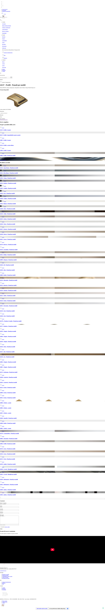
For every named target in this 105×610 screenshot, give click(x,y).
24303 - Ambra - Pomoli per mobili (8, 494)
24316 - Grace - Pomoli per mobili (7, 453)
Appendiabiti (4, 40)
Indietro (1, 79)
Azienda (1, 509)
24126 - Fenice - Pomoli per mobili (7, 300)
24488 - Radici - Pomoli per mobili (7, 423)
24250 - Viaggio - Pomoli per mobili (8, 341)
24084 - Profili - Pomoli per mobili (7, 155)
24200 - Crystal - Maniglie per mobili (8, 469)
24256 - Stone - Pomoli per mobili (7, 346)
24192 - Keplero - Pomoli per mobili (8, 183)
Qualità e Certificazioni (6, 27)
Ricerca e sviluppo (5, 31)
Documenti (4, 10)
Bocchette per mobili (5, 578)
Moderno (5, 58)
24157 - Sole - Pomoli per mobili (7, 351)
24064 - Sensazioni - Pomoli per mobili (8, 438)
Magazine (4, 70)
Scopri (3, 127)
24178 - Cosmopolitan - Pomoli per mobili (9, 433)
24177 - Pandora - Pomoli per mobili (8, 326)
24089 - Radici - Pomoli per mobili (7, 275)
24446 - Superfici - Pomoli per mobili (8, 418)
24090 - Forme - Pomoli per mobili (7, 392)
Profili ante (4, 48)
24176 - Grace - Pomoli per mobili (7, 448)
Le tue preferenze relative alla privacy (57, 608)
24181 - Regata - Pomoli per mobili (8, 203)
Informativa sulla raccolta (42, 608)
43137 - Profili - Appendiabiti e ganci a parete (10, 135)
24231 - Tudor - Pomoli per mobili (7, 295)
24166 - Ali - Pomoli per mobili (7, 265)
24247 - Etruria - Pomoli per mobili (8, 229)
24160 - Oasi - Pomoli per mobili (7, 316)
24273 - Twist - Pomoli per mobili (7, 459)
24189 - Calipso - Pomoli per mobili (8, 198)
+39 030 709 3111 (3, 570)
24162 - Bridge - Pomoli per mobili (8, 254)
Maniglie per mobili (5, 574)
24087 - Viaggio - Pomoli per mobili (8, 367)
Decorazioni (4, 46)
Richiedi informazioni (3, 119)
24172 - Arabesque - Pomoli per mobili (8, 372)
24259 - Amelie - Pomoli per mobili (8, 464)
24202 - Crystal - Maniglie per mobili (8, 474)
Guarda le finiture (3, 160)
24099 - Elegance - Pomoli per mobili (8, 259)
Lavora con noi (4, 9)
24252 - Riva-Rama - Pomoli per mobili (9, 173)
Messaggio (2, 515)
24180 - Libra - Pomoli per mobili (7, 208)
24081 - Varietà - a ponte (5, 428)
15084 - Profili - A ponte (5, 150)
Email (1, 506)
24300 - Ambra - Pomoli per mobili (8, 489)
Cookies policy (4, 601)
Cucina (3, 63)
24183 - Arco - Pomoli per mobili (7, 193)
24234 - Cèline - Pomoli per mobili (7, 213)
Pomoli (3, 38)
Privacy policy (4, 600)
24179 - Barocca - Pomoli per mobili (8, 244)
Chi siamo (4, 23)
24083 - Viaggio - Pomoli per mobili (8, 362)
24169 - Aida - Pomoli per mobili (7, 270)
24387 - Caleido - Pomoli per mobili (8, 188)
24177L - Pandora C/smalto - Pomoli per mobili (10, 321)
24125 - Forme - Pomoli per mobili (7, 387)
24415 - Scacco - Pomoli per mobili (8, 239)
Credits (3, 602)
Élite (4, 55)
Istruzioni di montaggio (6, 11)
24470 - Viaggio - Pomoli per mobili (8, 331)
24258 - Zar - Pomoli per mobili (7, 356)
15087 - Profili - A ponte (5, 140)
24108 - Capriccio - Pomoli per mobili (8, 377)
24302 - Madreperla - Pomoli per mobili (9, 484)
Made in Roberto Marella (6, 25)
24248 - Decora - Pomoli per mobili (8, 234)
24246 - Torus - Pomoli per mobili (7, 224)
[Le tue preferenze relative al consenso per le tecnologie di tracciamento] (103, 608)
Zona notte (4, 67)
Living (3, 65)
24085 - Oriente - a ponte (5, 408)
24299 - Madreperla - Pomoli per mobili (9, 479)
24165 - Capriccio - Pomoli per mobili (8, 382)
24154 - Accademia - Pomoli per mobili (8, 249)
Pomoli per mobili (5, 575)
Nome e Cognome (3, 503)
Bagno (3, 61)
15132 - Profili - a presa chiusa (7, 145)
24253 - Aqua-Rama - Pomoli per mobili (9, 167)
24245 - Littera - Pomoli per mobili (8, 219)
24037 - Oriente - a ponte (5, 413)
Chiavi (3, 42)
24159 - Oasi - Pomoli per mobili (7, 310)
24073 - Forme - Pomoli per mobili (7, 397)
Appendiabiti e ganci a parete (7, 576)
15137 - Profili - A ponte (5, 130)
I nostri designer (5, 29)
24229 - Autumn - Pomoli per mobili (8, 290)
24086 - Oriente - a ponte (5, 402)
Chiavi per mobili (5, 577)
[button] (2, 13)
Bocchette (4, 44)
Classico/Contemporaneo (8, 52)
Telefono (1, 512)
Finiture (3, 69)
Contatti (3, 71)
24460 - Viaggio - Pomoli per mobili (8, 336)
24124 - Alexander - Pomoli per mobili (8, 280)
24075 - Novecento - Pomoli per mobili (8, 305)
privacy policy (7, 526)
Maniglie (3, 36)
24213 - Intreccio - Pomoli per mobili (8, 285)
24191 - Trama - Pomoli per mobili (8, 178)
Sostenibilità (4, 33)
